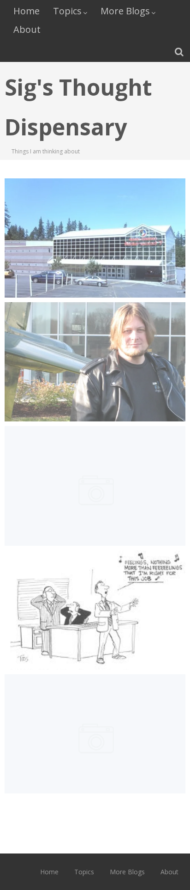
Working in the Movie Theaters (95, 211)
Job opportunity (95, 707)
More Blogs (125, 11)
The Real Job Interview (94, 459)
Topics (67, 11)
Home (26, 11)
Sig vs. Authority (95, 335)
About (27, 29)
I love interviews (95, 583)
